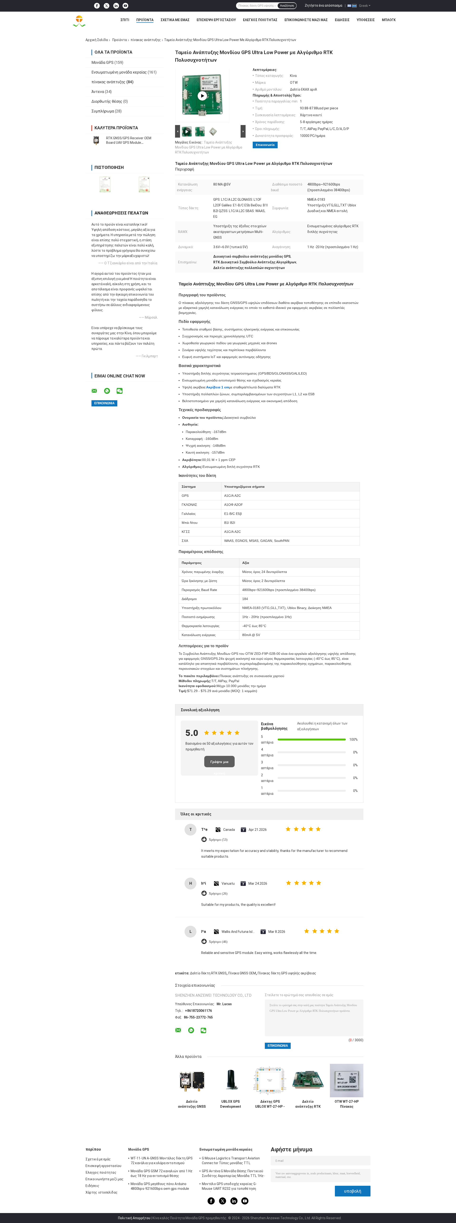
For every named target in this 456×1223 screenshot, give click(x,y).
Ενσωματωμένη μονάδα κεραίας (119, 72)
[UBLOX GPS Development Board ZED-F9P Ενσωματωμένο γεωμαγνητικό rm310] (230, 1080)
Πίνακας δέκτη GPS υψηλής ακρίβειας (287, 973)
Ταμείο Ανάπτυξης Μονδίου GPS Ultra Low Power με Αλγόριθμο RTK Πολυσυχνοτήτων (208, 147)
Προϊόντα (144, 20)
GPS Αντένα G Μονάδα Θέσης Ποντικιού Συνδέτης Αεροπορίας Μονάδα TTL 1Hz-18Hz (233, 1174)
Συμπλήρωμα (102, 111)
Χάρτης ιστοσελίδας (102, 1192)
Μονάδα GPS (102, 62)
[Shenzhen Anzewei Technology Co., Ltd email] (97, 390)
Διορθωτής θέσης (106, 101)
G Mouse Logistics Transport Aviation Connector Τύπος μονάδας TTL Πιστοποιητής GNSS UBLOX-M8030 (231, 1161)
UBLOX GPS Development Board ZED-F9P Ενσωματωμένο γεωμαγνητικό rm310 (230, 1104)
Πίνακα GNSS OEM (242, 973)
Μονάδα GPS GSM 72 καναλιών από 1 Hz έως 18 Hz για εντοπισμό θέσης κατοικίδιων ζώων (162, 1174)
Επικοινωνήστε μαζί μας (306, 20)
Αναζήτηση (287, 5)
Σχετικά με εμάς (175, 20)
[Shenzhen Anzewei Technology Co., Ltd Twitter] (106, 6)
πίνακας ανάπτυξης (146, 40)
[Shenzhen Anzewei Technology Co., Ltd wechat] (122, 390)
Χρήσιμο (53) (218, 840)
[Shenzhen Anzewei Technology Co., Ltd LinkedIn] (116, 6)
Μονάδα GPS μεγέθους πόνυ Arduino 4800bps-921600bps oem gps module (160, 1186)
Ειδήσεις (342, 20)
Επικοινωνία (265, 145)
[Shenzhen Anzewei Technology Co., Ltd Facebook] (97, 6)
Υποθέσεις (366, 20)
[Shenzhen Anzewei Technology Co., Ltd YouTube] (125, 6)
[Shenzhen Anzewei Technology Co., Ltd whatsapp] (110, 390)
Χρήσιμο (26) (218, 893)
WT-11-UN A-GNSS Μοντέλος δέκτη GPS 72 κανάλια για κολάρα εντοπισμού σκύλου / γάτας (162, 1161)
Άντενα (97, 91)
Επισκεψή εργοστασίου (216, 20)
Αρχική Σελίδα (97, 40)
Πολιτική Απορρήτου (134, 1218)
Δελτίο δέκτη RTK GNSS (208, 973)
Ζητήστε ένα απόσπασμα (323, 5)
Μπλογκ (389, 20)
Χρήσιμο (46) (218, 942)
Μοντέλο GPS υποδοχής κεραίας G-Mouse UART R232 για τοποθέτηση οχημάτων (229, 1187)
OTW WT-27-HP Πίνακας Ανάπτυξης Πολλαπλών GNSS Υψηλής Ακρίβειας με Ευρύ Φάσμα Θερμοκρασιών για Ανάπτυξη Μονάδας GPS (347, 1104)
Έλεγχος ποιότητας (260, 20)
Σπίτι (124, 20)
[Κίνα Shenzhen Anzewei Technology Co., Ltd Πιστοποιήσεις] (105, 184)
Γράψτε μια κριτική (219, 763)
